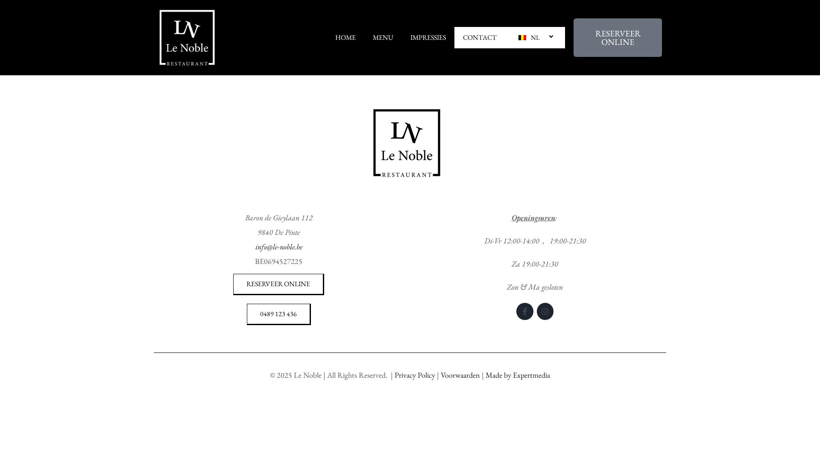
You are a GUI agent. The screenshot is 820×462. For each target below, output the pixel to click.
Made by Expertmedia (518, 375)
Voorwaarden (460, 375)
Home (345, 37)
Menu (383, 37)
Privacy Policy (415, 375)
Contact (480, 37)
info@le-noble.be (278, 247)
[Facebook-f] (524, 311)
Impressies (428, 37)
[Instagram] (545, 311)
